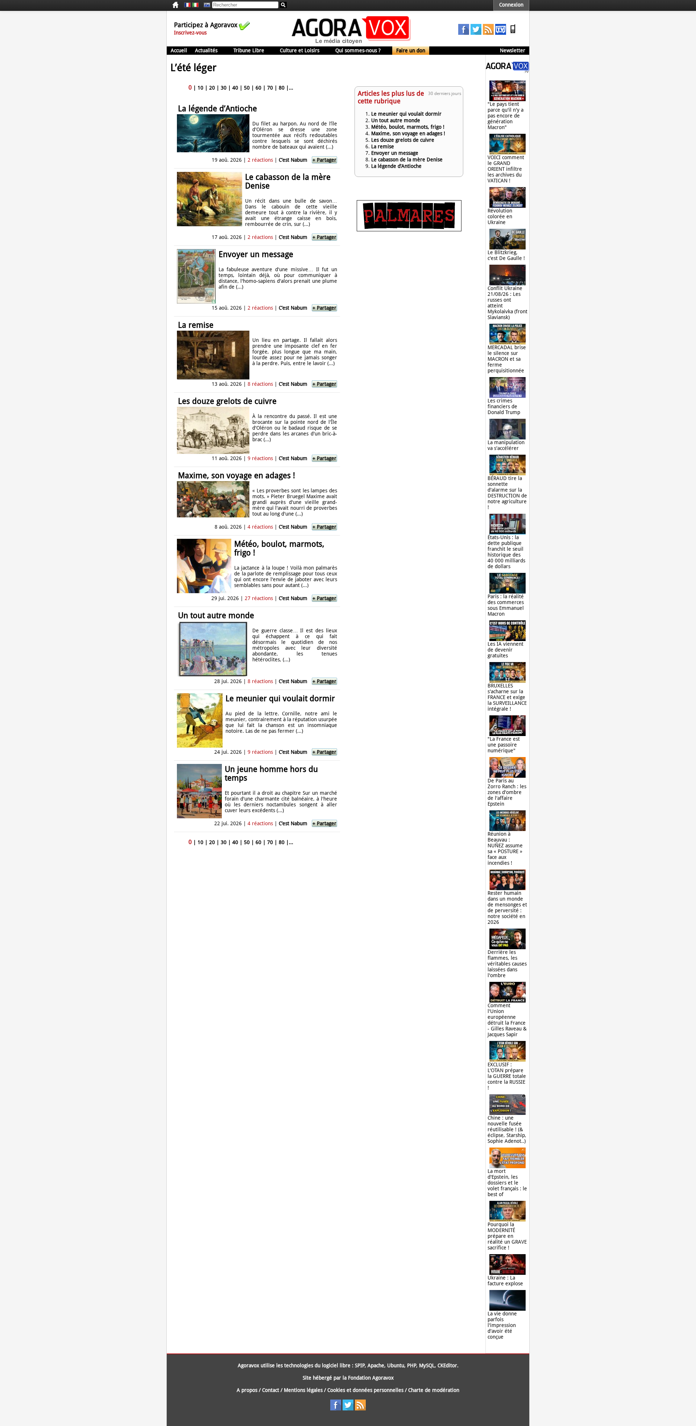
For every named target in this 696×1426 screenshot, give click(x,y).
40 (235, 88)
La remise (196, 325)
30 (224, 88)
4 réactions (260, 527)
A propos (247, 1390)
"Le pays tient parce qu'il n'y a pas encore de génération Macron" (505, 115)
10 (200, 88)
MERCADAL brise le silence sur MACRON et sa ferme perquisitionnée (507, 358)
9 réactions (260, 458)
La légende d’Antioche (217, 108)
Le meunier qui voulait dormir (280, 698)
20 (212, 88)
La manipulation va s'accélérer (506, 445)
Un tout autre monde (216, 615)
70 (270, 88)
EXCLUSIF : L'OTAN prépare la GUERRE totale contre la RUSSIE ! (507, 1076)
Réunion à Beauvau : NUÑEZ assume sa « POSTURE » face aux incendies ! (505, 848)
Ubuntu (395, 1365)
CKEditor (447, 1365)
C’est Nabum (293, 160)
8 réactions (260, 384)
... (291, 88)
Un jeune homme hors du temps (271, 773)
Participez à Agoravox (205, 25)
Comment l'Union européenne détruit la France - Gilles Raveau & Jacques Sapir (507, 1020)
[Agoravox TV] (205, 5)
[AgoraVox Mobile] (513, 33)
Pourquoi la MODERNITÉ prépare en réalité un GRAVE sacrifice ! (507, 1236)
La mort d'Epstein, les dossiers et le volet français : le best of (507, 1182)
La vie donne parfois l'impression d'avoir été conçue (502, 1325)
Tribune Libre (248, 50)
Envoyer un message (256, 254)
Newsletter (512, 50)
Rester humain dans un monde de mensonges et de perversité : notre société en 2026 (507, 907)
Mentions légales (303, 1390)
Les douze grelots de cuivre (227, 401)
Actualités (206, 50)
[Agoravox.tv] (507, 71)
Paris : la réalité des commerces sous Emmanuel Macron (506, 605)
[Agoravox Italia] (195, 5)
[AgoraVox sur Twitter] (476, 33)
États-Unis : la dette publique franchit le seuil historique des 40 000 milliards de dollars (506, 551)
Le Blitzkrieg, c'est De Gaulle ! (506, 255)
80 (282, 88)
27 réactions (259, 598)
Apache (376, 1365)
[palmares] (409, 229)
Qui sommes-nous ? (358, 50)
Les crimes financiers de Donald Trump (504, 406)
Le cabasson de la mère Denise (288, 181)
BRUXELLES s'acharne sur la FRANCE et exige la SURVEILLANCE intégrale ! (507, 697)
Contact (270, 1390)
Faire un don (410, 50)
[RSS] (488, 33)
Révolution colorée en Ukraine (500, 216)
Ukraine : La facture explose (505, 1280)
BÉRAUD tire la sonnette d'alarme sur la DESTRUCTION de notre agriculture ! (507, 492)
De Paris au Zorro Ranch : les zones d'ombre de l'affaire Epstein (507, 792)
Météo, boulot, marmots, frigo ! (279, 548)
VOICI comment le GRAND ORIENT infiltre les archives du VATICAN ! (506, 168)
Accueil (179, 50)
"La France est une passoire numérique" (504, 744)
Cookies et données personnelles (365, 1390)
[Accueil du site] (351, 43)
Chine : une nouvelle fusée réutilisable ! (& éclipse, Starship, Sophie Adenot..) (507, 1129)
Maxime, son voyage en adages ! (236, 475)
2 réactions (260, 160)
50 (247, 88)
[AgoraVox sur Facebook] (463, 33)
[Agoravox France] (187, 5)
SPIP (360, 1365)
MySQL (427, 1365)
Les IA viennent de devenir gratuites (505, 649)
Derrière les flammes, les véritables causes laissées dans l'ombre (507, 963)
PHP (411, 1365)
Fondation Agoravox (371, 1378)
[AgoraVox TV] (500, 33)
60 (258, 88)
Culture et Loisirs (299, 50)
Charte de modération (433, 1390)
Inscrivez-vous (190, 33)
